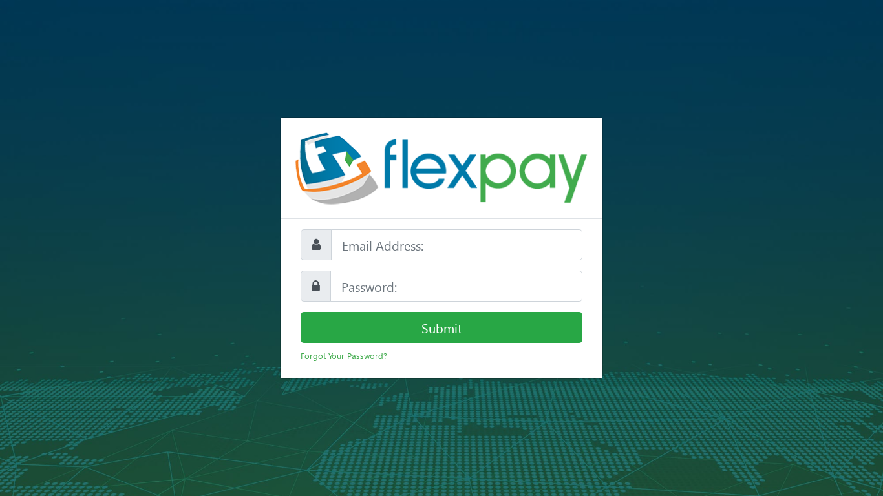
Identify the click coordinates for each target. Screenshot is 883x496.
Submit (441, 327)
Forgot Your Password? (344, 355)
